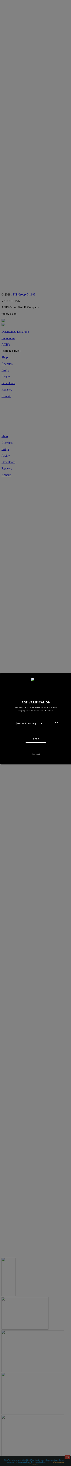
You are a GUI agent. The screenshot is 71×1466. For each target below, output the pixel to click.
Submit (36, 754)
